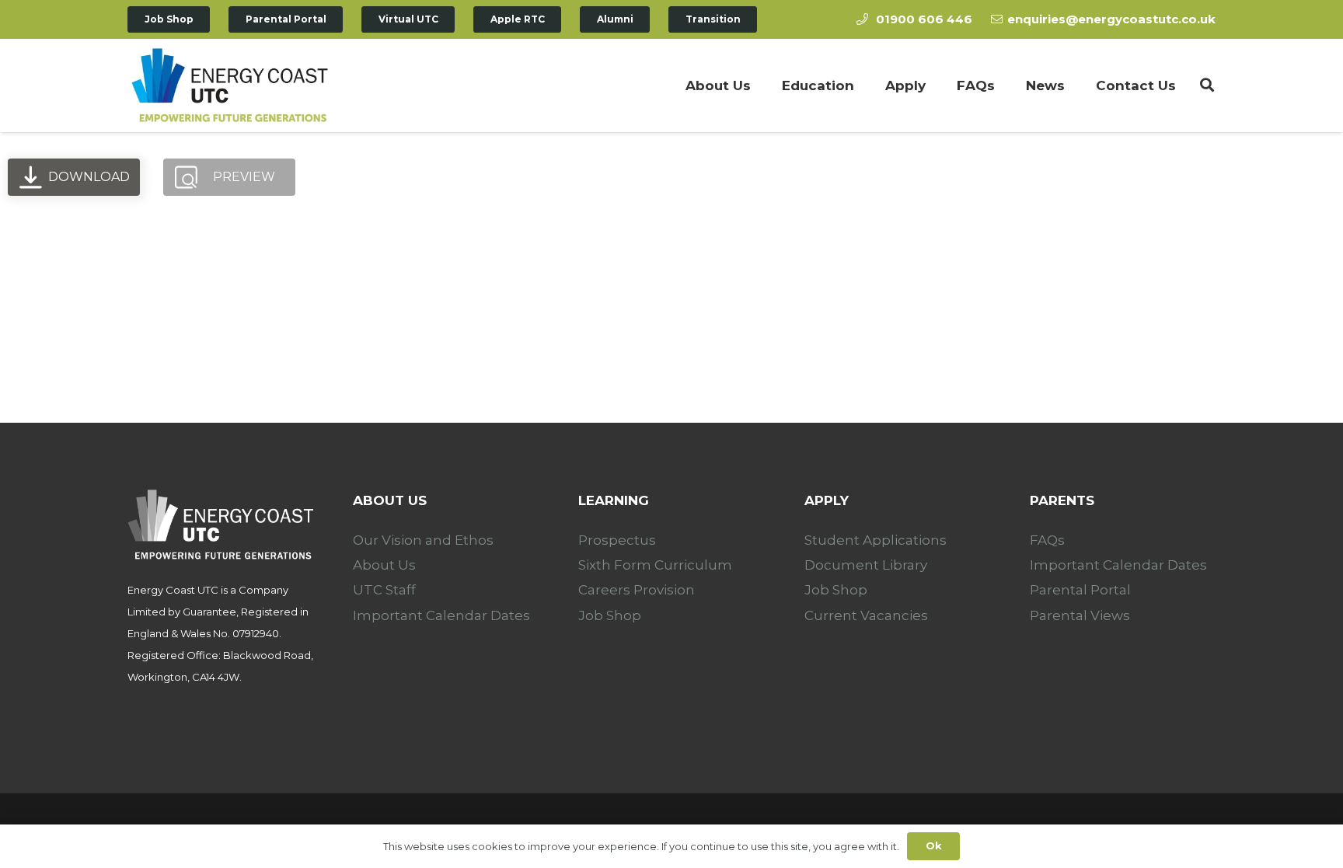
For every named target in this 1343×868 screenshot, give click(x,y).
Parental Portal (1080, 590)
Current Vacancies (866, 615)
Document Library (865, 565)
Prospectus (617, 540)
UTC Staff (384, 590)
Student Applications (875, 540)
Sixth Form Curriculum (655, 565)
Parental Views (1080, 615)
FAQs (1047, 540)
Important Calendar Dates (441, 615)
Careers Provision (636, 590)
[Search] (1207, 85)
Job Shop (609, 615)
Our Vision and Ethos (423, 540)
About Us (384, 565)
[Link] (229, 85)
